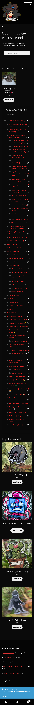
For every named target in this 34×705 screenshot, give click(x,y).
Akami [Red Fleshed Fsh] (18, 269)
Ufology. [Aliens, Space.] (16, 241)
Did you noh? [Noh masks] (19, 341)
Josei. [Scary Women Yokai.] (17, 376)
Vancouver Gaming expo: (10, 673)
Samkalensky (11, 299)
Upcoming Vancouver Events (12, 648)
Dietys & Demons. (12, 244)
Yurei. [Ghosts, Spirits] (16, 425)
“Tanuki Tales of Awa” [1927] (18, 319)
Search (17, 702)
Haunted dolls (15, 369)
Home (5, 26)
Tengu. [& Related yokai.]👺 (17, 412)
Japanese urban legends (16, 366)
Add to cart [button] (9, 100)
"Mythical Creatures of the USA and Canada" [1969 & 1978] (20, 174)
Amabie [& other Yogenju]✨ (18, 323)
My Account (5, 702)
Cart (26, 700)
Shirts (11, 309)
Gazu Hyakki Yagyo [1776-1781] (18, 357)
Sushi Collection (14, 265)
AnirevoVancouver (8, 653)
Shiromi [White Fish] (17, 292)
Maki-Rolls (14, 285)
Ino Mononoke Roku (17, 353)
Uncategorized (11, 312)
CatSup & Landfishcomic (16, 306)
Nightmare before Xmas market (13, 666)
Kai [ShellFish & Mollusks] (19, 281)
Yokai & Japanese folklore (15, 316)
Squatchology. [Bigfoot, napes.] (19, 237)
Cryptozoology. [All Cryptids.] (16, 121)
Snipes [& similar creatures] (19, 219)
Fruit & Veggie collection (16, 258)
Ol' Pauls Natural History (19, 205)
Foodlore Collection (13, 251)
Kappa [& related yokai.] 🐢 (17, 380)
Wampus (14, 223)
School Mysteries (16, 373)
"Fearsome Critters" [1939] (19, 146)
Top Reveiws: (8, 681)
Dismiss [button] (4, 696)
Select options (17, 530)
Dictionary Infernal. (15, 248)
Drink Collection (14, 255)
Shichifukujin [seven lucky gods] (19, 403)
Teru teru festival (8, 657)
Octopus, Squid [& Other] (19, 288)
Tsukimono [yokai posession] (18, 416)
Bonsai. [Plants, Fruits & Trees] (18, 326)
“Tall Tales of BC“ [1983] (19, 196)
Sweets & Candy (14, 295)
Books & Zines (13, 302)
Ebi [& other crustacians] (19, 272)
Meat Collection (14, 262)
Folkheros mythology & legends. (19, 350)
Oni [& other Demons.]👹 (17, 394)
